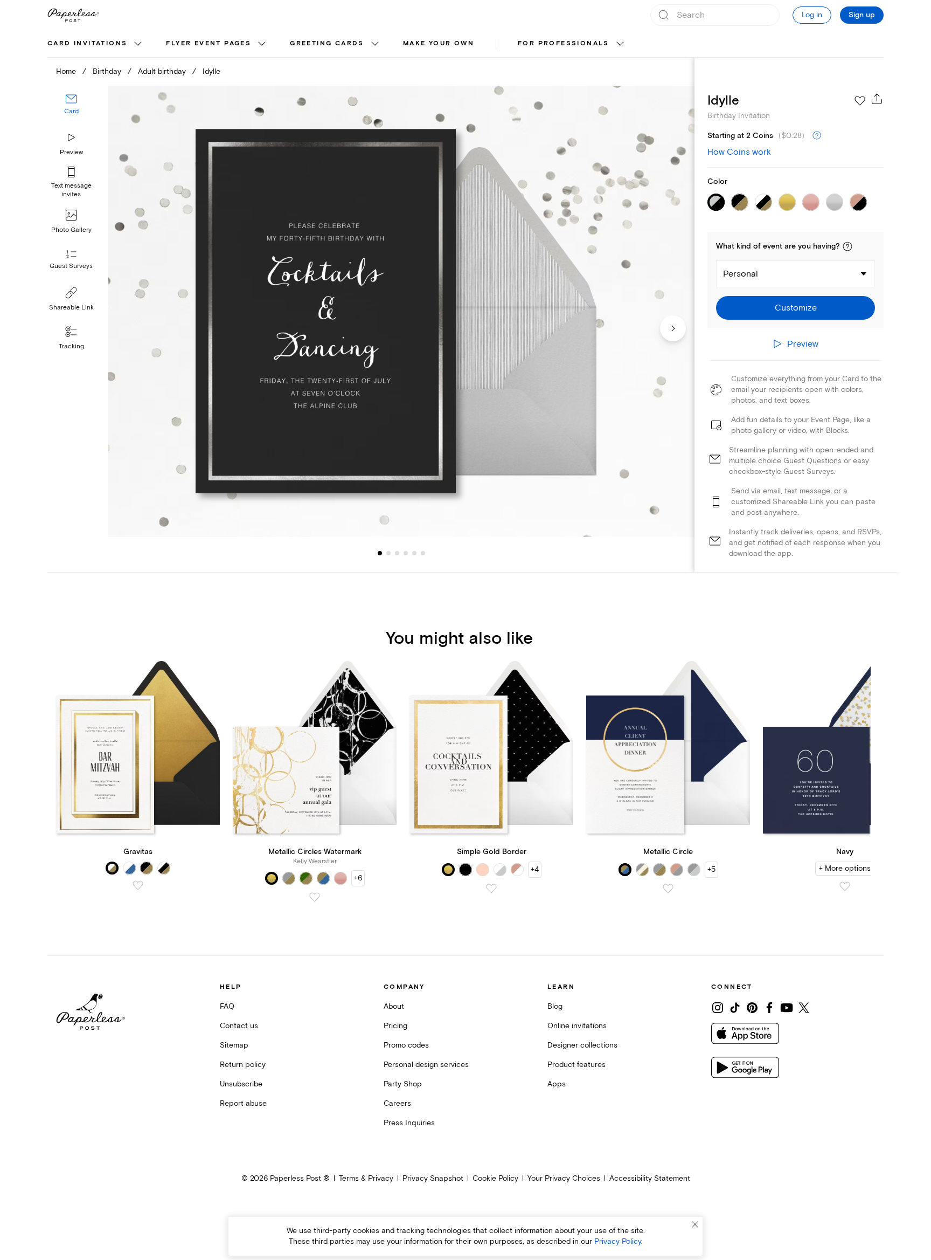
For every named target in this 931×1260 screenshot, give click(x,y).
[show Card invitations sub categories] (137, 44)
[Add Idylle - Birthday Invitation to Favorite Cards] (859, 100)
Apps (556, 1084)
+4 (535, 869)
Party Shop (403, 1084)
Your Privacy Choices (563, 1178)
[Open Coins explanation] (817, 135)
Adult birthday (162, 71)
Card (71, 112)
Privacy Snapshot (432, 1178)
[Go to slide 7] (423, 553)
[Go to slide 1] (380, 553)
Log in (812, 14)
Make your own (438, 43)
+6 (358, 878)
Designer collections (582, 1045)
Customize (796, 307)
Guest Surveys (71, 267)
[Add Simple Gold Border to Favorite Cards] (491, 888)
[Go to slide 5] (406, 553)
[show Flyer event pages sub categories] (261, 44)
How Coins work (739, 152)
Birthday (107, 71)
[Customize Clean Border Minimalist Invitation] (401, 311)
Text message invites (71, 190)
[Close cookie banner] (695, 1224)
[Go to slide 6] (414, 553)
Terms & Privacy (366, 1178)
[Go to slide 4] (397, 553)
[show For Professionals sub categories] (620, 44)
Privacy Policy (617, 1241)
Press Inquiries (409, 1122)
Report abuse (243, 1103)
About (394, 1006)
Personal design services (426, 1064)
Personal (740, 273)
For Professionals (563, 43)
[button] (847, 246)
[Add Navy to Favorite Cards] (844, 886)
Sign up (862, 15)
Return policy (243, 1064)
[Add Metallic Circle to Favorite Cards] (668, 888)
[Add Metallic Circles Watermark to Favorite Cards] (314, 897)
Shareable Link (71, 308)
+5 (711, 869)
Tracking (71, 346)
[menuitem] (95, 44)
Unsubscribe (241, 1084)
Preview (71, 152)
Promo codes (406, 1045)
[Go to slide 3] (388, 553)
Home (66, 71)
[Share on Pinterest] (752, 1007)
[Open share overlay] (877, 98)
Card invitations (87, 43)
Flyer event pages (208, 43)
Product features (576, 1064)
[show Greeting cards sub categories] (375, 44)
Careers (397, 1103)
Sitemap (234, 1045)
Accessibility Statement (649, 1178)
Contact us (239, 1025)
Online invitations (577, 1025)
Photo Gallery (71, 230)
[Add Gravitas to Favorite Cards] (137, 885)
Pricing (395, 1025)
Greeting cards (327, 43)
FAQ (227, 1006)
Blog (554, 1006)
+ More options (845, 868)
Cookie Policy (495, 1178)
